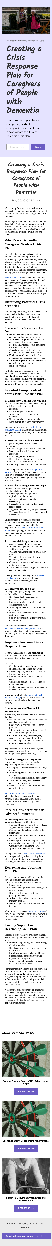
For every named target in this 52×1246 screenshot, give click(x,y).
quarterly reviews (36, 911)
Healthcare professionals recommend (21, 793)
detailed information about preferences (22, 628)
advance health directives (33, 853)
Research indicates (13, 277)
